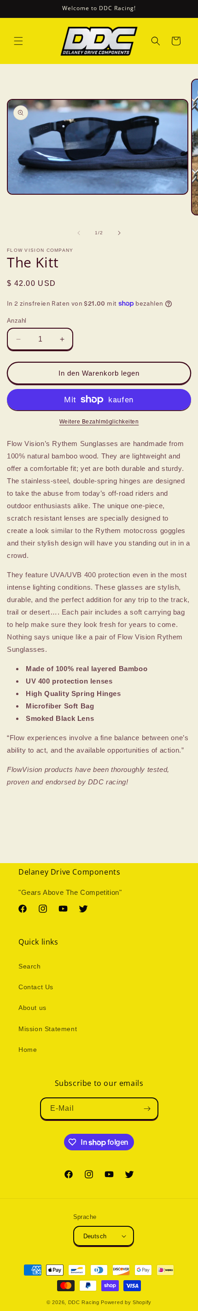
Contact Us (35, 987)
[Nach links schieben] (79, 233)
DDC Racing (83, 1302)
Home (27, 1049)
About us (32, 1007)
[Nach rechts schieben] (119, 233)
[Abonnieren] (147, 1108)
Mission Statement (47, 1029)
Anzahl (16, 320)
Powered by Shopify (126, 1302)
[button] (18, 41)
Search (29, 966)
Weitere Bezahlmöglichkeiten (99, 421)
